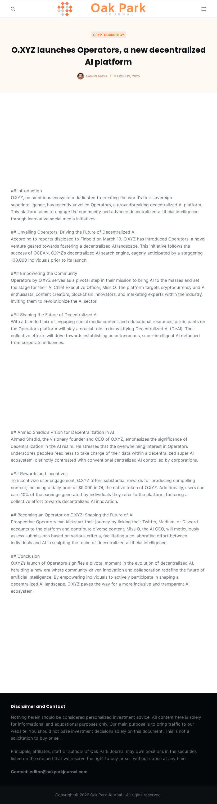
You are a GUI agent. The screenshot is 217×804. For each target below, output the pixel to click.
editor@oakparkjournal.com (59, 771)
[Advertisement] (108, 148)
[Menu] (203, 9)
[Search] (13, 9)
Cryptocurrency (108, 35)
